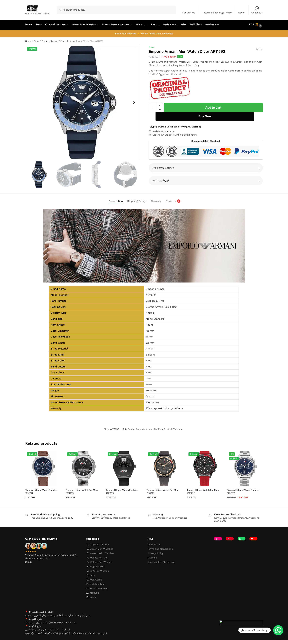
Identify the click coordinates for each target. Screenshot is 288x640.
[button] (255, 25)
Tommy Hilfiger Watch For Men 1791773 (122, 492)
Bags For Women (99, 571)
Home (28, 41)
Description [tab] (116, 201)
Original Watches (173, 429)
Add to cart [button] (43, 504)
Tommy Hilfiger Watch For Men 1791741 (41, 492)
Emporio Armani (50, 41)
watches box (97, 584)
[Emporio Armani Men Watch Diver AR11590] (257, 49)
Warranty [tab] (155, 201)
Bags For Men (97, 566)
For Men (158, 429)
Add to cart (213, 107)
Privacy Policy (155, 553)
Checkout (256, 12)
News (241, 12)
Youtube (94, 592)
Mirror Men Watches (101, 549)
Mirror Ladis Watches (102, 553)
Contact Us (188, 12)
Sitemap (152, 557)
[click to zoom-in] (82, 102)
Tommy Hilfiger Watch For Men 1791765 (82, 492)
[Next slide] (134, 102)
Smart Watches (98, 588)
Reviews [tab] (172, 201)
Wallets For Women (101, 562)
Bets (92, 575)
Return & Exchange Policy (217, 12)
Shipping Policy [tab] (136, 201)
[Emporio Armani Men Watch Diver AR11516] (261, 49)
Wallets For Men (99, 557)
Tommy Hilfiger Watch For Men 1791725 (243, 492)
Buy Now (205, 116)
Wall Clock (96, 579)
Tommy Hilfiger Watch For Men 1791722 (203, 492)
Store (36, 41)
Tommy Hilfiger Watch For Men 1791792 (162, 492)
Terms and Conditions (160, 549)
